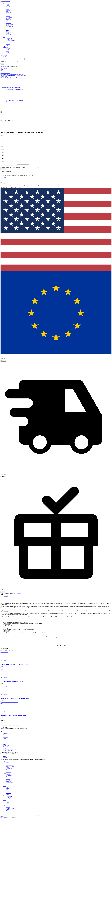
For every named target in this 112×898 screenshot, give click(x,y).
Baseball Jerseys (9, 12)
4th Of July (8, 20)
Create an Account (7, 56)
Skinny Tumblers (9, 6)
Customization (3, 165)
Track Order (5, 737)
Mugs (7, 11)
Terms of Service (6, 746)
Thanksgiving (8, 19)
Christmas (8, 18)
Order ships (3, 476)
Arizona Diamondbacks (10, 40)
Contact (7, 52)
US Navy (8, 44)
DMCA (4, 739)
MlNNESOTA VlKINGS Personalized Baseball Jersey (15, 698)
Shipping (7, 51)
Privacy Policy (6, 745)
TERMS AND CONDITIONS (9, 749)
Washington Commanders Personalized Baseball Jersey (12, 75)
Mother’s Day (8, 23)
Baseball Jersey (6, 73)
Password (3, 61)
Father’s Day (8, 21)
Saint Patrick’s (9, 17)
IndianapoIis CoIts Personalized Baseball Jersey (13, 715)
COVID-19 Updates (10, 49)
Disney (7, 28)
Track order (8, 48)
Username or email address (6, 59)
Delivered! (3, 592)
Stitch (7, 31)
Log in (2, 63)
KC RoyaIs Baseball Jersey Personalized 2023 (13, 681)
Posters (7, 9)
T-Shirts (7, 5)
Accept (2, 816)
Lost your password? (5, 66)
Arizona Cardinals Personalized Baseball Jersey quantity (13, 167)
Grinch (7, 35)
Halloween (8, 16)
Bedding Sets (8, 13)
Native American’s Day (10, 26)
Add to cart (3, 169)
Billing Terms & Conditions (8, 748)
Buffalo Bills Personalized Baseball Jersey (9, 87)
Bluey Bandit (8, 34)
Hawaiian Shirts (9, 10)
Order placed (3, 360)
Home (2, 73)
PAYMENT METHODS (8, 750)
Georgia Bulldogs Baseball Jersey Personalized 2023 (14, 664)
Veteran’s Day (8, 25)
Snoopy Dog (8, 32)
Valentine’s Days (9, 24)
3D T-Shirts (8, 4)
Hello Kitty (8, 33)
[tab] (57, 596)
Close (2, 813)
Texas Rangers (9, 39)
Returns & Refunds (7, 735)
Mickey (7, 30)
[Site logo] (3, 1)
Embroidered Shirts (10, 7)
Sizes (2, 137)
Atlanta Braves (9, 38)
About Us (5, 744)
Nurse (7, 45)
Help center (5, 733)
